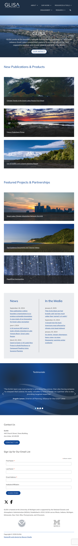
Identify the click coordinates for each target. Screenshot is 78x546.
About (33, 5)
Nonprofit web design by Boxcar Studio (18, 537)
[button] (70, 10)
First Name (10, 461)
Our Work (45, 5)
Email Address (11, 477)
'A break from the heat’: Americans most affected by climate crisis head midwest (55, 325)
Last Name (10, 469)
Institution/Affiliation (12, 484)
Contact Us (12, 442)
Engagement (45, 10)
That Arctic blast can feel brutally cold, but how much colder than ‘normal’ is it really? (56, 313)
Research (60, 10)
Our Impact (39, 51)
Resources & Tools (62, 5)
